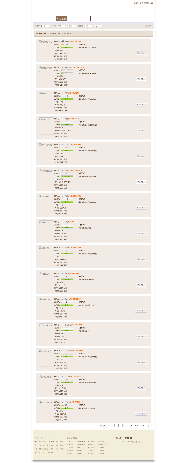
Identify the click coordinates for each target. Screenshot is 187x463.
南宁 (57, 449)
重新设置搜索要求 (65, 33)
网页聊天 (91, 441)
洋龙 (66, 119)
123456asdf (68, 351)
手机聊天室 (102, 454)
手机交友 (143, 19)
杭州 (61, 449)
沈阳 (57, 445)
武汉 (36, 445)
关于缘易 (52, 432)
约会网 (90, 451)
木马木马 (68, 325)
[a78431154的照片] (46, 402)
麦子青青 (68, 41)
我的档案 (73, 19)
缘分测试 (96, 19)
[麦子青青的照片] (46, 42)
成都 (40, 445)
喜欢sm (67, 299)
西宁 (44, 452)
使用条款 (45, 432)
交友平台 (70, 451)
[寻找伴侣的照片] (46, 171)
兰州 (36, 452)
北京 (36, 442)
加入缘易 (37, 432)
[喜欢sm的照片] (46, 299)
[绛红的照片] (46, 274)
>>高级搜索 (148, 26)
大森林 (67, 196)
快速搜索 (61, 19)
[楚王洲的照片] (46, 248)
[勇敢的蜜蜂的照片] (46, 67)
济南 (61, 445)
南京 (57, 442)
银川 (44, 445)
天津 (40, 442)
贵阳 (48, 449)
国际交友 (70, 444)
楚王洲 (67, 248)
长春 (36, 449)
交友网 (69, 454)
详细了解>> (141, 53)
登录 (147, 3)
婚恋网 (90, 444)
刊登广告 (59, 432)
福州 (52, 449)
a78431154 (68, 402)
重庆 (61, 442)
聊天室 (108, 19)
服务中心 (50, 19)
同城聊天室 (81, 444)
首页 (38, 19)
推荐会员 (131, 19)
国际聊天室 (81, 441)
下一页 (129, 426)
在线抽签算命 (102, 444)
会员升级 (85, 19)
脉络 (66, 222)
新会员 (119, 19)
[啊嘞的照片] (46, 93)
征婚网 (90, 454)
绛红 (66, 273)
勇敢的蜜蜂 (68, 67)
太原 (40, 449)
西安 (40, 452)
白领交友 (70, 447)
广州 (48, 442)
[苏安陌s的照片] (46, 377)
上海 (44, 442)
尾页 (136, 426)
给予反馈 (66, 432)
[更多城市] (50, 452)
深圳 (52, 442)
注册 (152, 3)
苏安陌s (67, 376)
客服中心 (73, 432)
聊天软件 (80, 454)
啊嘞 (66, 93)
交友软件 (80, 451)
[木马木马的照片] (46, 325)
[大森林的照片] (46, 196)
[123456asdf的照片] (46, 351)
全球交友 (70, 441)
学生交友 (91, 447)
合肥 (44, 449)
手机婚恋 (101, 447)
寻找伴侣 (68, 170)
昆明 (52, 445)
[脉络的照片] (46, 222)
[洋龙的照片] (46, 119)
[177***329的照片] (46, 145)
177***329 (68, 144)
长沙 (48, 445)
